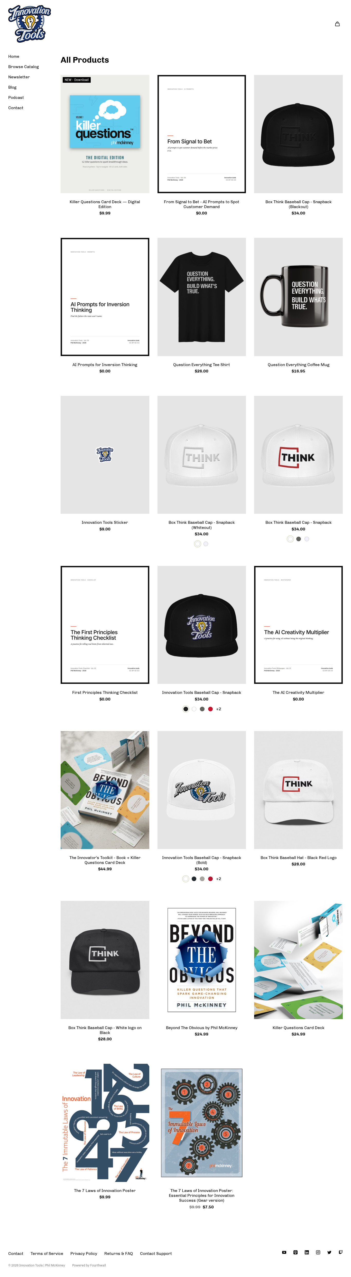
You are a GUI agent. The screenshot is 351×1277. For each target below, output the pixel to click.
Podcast (16, 97)
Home (13, 56)
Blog (12, 87)
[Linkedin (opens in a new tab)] (306, 1252)
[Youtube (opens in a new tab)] (284, 1252)
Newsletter (19, 76)
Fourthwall (98, 1265)
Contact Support (156, 1253)
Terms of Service (47, 1253)
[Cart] (337, 23)
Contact (15, 107)
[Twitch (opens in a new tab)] (340, 1252)
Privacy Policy (83, 1253)
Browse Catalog (23, 66)
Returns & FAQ (118, 1253)
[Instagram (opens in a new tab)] (318, 1252)
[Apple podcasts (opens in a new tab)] (295, 1252)
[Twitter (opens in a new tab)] (329, 1252)
